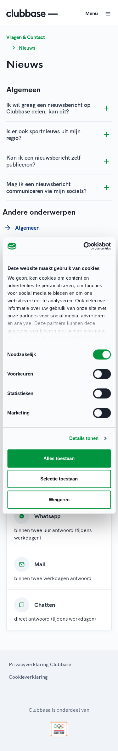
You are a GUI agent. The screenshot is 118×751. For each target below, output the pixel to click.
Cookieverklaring (28, 677)
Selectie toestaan (59, 478)
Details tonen (83, 438)
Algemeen (27, 227)
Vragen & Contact (25, 37)
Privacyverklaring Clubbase (40, 664)
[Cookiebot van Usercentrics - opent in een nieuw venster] (84, 246)
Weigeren (59, 499)
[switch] (102, 374)
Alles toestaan (59, 458)
